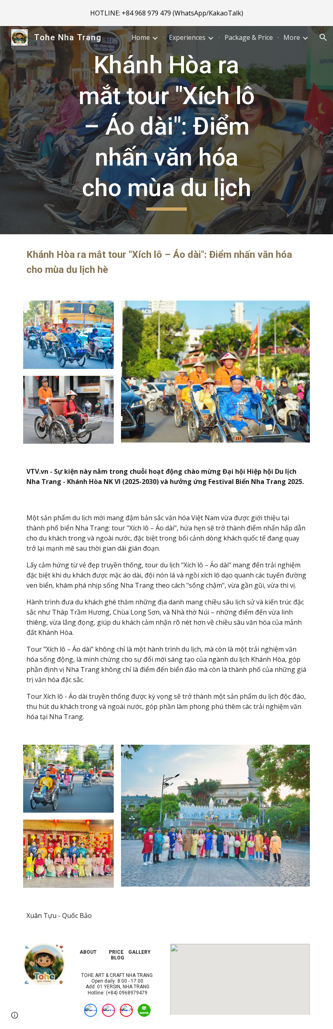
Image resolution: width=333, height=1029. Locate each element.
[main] (166, 130)
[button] (323, 37)
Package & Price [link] (249, 37)
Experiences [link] (187, 37)
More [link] (291, 37)
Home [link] (141, 37)
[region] (166, 13)
